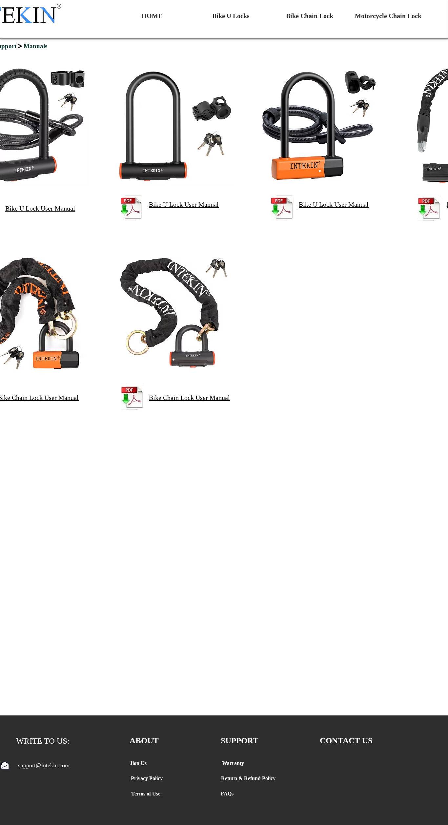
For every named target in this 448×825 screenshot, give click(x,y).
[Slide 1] (320, 171)
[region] (173, 125)
